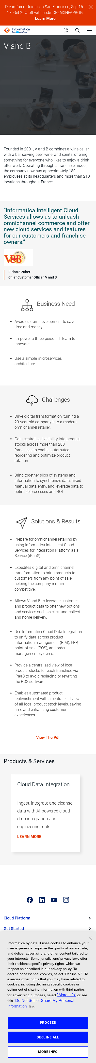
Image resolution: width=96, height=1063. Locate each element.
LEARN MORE (29, 836)
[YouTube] (54, 900)
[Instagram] (66, 900)
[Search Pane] (77, 30)
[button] (46, 816)
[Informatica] (17, 30)
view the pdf (48, 737)
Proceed (48, 1022)
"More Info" (66, 995)
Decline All (48, 1037)
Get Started (14, 928)
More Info (48, 1052)
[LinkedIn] (42, 900)
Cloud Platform (17, 918)
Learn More (45, 18)
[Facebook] (30, 900)
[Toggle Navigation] (89, 30)
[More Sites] (66, 30)
